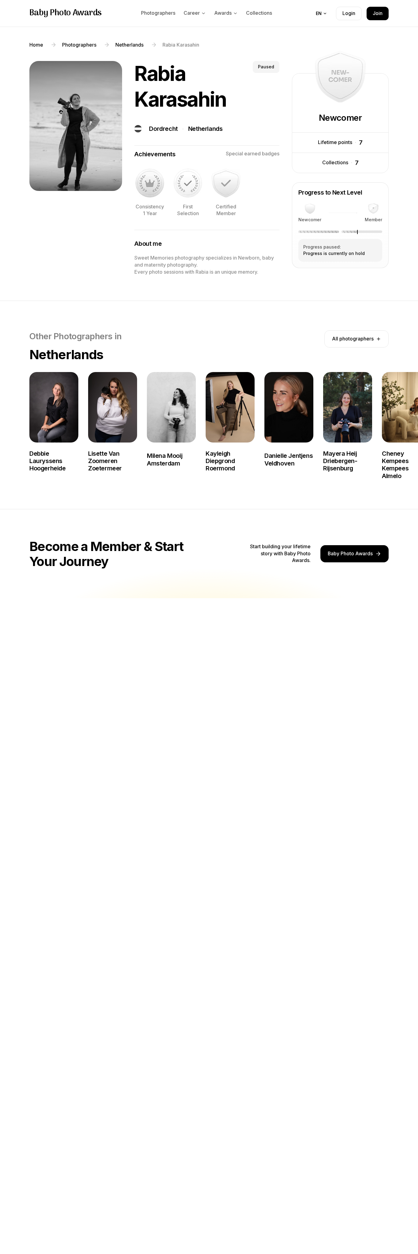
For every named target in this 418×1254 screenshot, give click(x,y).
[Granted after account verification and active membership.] (226, 183)
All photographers (353, 339)
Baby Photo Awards (65, 13)
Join (378, 13)
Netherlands (205, 128)
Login (348, 13)
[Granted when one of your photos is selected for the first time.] (188, 183)
